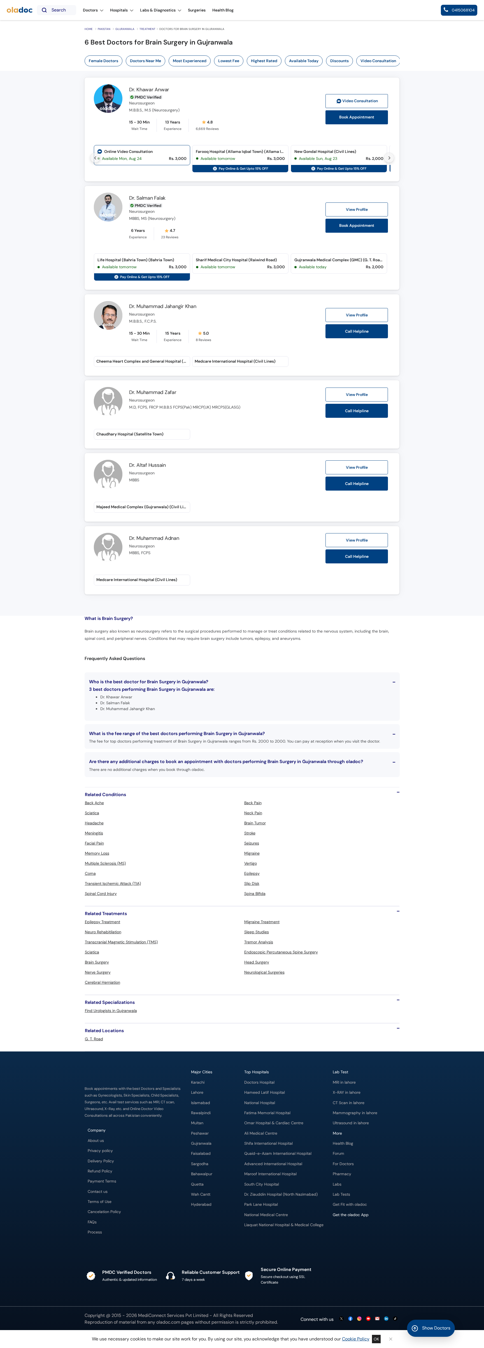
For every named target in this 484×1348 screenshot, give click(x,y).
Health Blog (343, 1143)
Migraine (252, 853)
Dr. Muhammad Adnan (154, 538)
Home (89, 29)
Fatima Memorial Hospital (267, 1113)
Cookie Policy (355, 1339)
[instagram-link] (359, 1319)
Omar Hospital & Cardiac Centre (273, 1123)
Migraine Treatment (262, 921)
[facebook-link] (350, 1319)
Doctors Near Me (145, 60)
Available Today (303, 60)
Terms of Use (99, 1201)
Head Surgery (256, 962)
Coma (90, 873)
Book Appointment (356, 117)
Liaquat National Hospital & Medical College (284, 1225)
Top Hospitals (256, 1072)
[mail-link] (377, 1319)
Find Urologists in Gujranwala (111, 1010)
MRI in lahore (344, 1082)
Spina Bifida (255, 893)
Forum (338, 1153)
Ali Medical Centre (260, 1133)
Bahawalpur (201, 1174)
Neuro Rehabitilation (103, 931)
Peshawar (200, 1133)
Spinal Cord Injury (101, 893)
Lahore (197, 1092)
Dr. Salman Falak (147, 198)
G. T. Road (94, 1038)
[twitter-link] (341, 1319)
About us (96, 1140)
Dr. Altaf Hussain (147, 465)
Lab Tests (341, 1194)
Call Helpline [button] (357, 331)
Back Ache (94, 802)
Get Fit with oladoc (350, 1204)
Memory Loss (97, 853)
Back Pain (253, 802)
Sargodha (199, 1164)
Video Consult (360, 101)
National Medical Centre (266, 1214)
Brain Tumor (255, 822)
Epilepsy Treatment (102, 921)
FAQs (92, 1222)
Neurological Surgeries (264, 972)
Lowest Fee (228, 60)
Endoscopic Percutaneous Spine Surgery (281, 952)
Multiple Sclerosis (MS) (105, 863)
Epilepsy (252, 873)
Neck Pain (253, 812)
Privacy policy (100, 1150)
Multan (197, 1123)
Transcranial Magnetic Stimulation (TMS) (121, 941)
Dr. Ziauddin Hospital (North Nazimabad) (281, 1194)
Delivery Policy (101, 1161)
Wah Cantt (200, 1194)
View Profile (357, 209)
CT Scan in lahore (348, 1102)
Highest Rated (264, 60)
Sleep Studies (256, 931)
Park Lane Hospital (261, 1204)
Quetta (197, 1184)
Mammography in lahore (355, 1113)
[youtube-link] (368, 1319)
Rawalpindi (201, 1113)
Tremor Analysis (258, 941)
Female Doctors (103, 60)
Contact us (98, 1191)
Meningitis (94, 833)
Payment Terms (102, 1181)
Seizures (251, 843)
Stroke (249, 833)
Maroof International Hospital (270, 1174)
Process (95, 1232)
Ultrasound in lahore (351, 1123)
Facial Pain (94, 843)
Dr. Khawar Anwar (149, 89)
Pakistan (104, 29)
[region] (244, 60)
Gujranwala (124, 29)
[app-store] (358, 1231)
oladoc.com (168, 1322)
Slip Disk (251, 883)
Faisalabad (201, 1153)
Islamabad (200, 1102)
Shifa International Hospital (268, 1143)
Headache (94, 822)
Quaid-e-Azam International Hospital (277, 1153)
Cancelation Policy (104, 1211)
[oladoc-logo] (19, 10)
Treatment (147, 29)
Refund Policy (100, 1171)
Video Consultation (378, 60)
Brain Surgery (97, 962)
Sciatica (92, 812)
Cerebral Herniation (102, 982)
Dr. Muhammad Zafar (152, 392)
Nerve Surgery (98, 972)
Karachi (197, 1082)
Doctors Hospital (259, 1082)
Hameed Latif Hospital (264, 1092)
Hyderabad (201, 1204)
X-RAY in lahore (346, 1092)
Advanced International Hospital (273, 1164)
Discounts (339, 60)
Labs (337, 1184)
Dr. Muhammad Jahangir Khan (162, 306)
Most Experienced (189, 60)
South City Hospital (261, 1184)
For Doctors (343, 1164)
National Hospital (259, 1102)
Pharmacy (342, 1174)
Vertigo (250, 863)
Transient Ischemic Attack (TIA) (113, 883)
